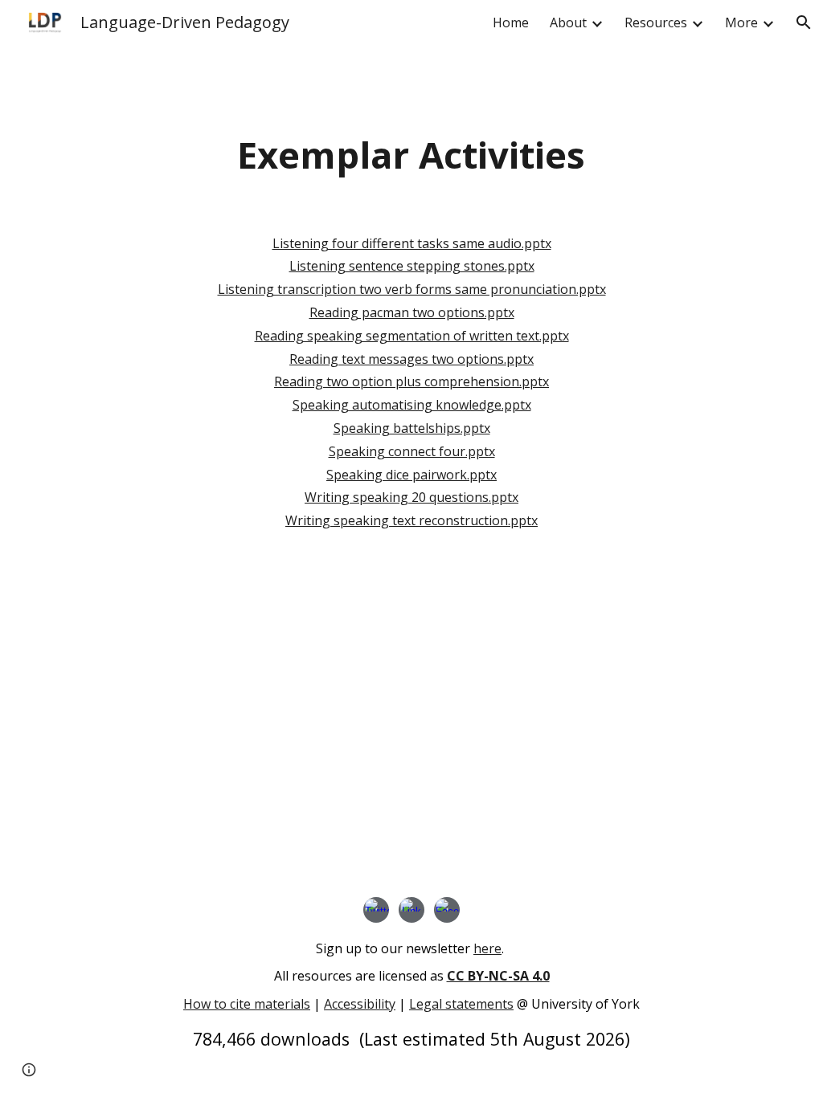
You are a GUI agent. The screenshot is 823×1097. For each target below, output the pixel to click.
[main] (411, 155)
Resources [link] (655, 22)
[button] (803, 22)
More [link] (741, 22)
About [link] (568, 22)
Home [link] (511, 22)
